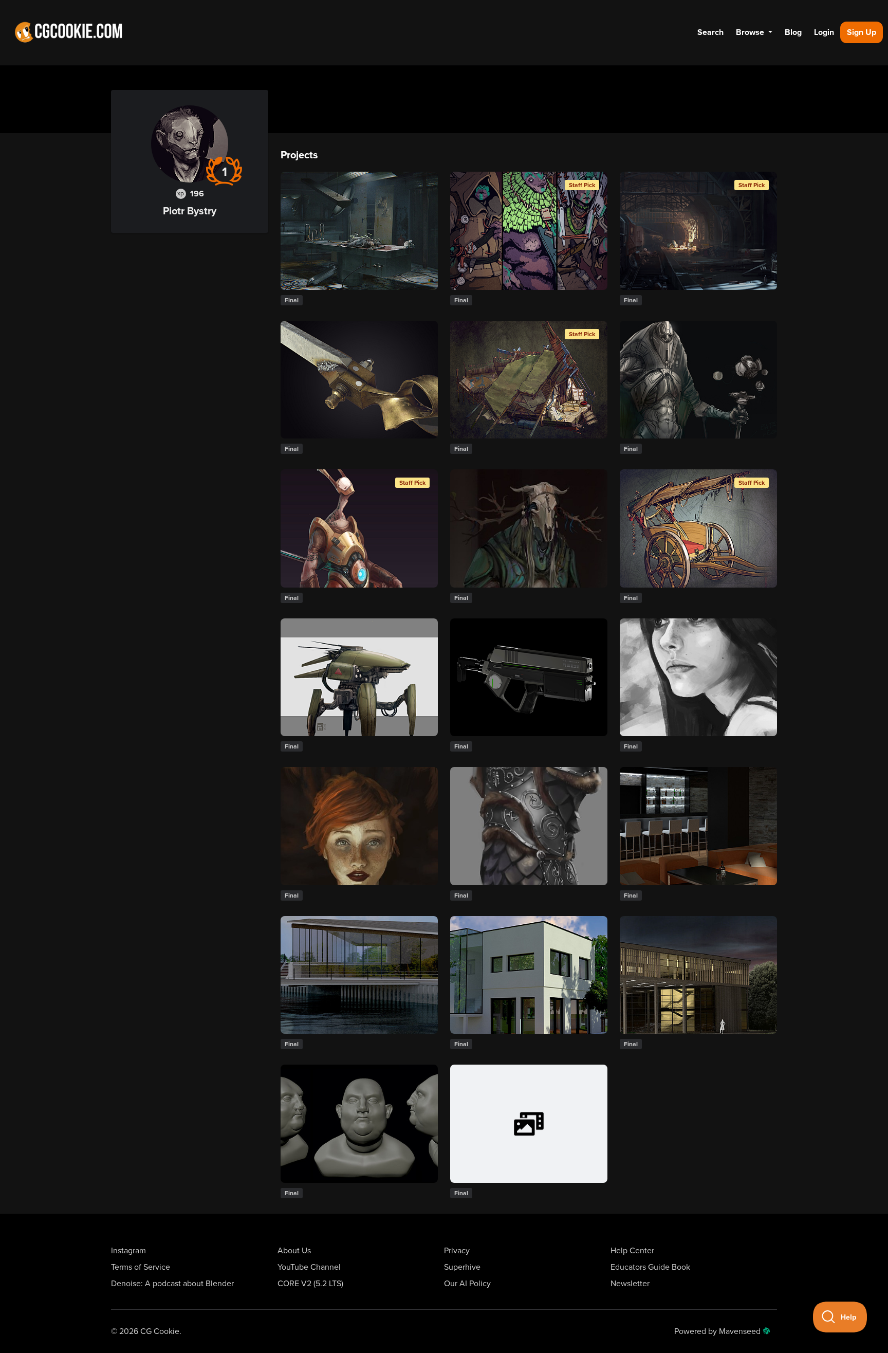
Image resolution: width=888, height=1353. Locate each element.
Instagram (128, 1251)
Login (824, 32)
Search (710, 32)
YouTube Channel (309, 1267)
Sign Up (861, 32)
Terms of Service (140, 1267)
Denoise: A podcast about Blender (172, 1283)
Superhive (462, 1267)
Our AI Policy (467, 1283)
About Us (294, 1251)
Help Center (632, 1251)
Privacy (457, 1251)
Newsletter (630, 1283)
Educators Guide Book (650, 1267)
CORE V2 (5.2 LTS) (310, 1283)
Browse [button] (751, 32)
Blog (793, 32)
